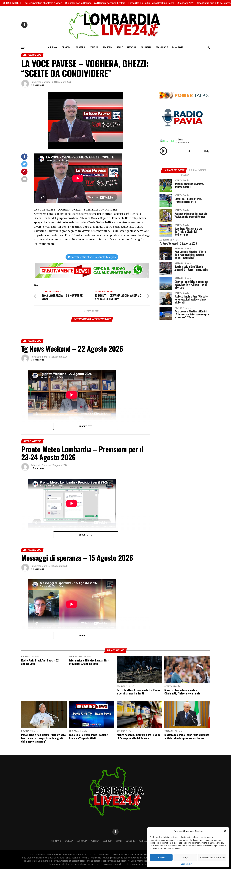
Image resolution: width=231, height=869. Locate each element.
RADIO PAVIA (177, 47)
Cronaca (66, 47)
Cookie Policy (186, 864)
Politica (94, 47)
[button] (224, 831)
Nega (185, 857)
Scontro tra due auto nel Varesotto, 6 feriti (202, 3)
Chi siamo (53, 47)
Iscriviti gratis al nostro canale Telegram (93, 257)
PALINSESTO (146, 47)
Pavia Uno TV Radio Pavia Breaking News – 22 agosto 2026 (143, 3)
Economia (107, 47)
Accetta (161, 857)
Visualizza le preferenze (212, 857)
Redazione (38, 85)
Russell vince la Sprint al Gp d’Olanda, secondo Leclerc (77, 3)
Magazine (131, 47)
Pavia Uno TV (162, 47)
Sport (120, 47)
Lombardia (80, 47)
